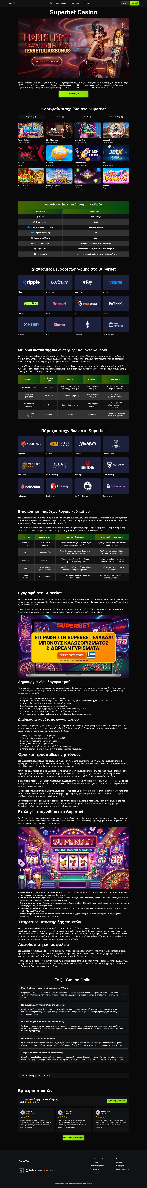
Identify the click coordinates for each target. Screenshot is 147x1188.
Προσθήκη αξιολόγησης (116, 1101)
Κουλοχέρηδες (114, 117)
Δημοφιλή (30, 117)
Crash (86, 117)
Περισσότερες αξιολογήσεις (73, 1137)
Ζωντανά (57, 117)
